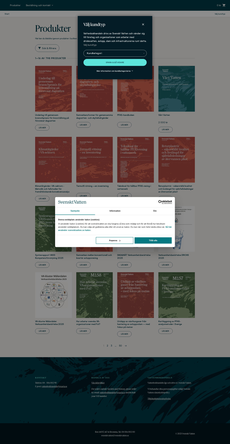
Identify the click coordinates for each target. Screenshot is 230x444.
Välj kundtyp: (90, 44)
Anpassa (113, 240)
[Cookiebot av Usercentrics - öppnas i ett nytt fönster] (160, 202)
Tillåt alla (153, 240)
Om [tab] (155, 211)
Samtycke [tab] (75, 211)
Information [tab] (115, 211)
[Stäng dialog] (143, 24)
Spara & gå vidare (115, 62)
